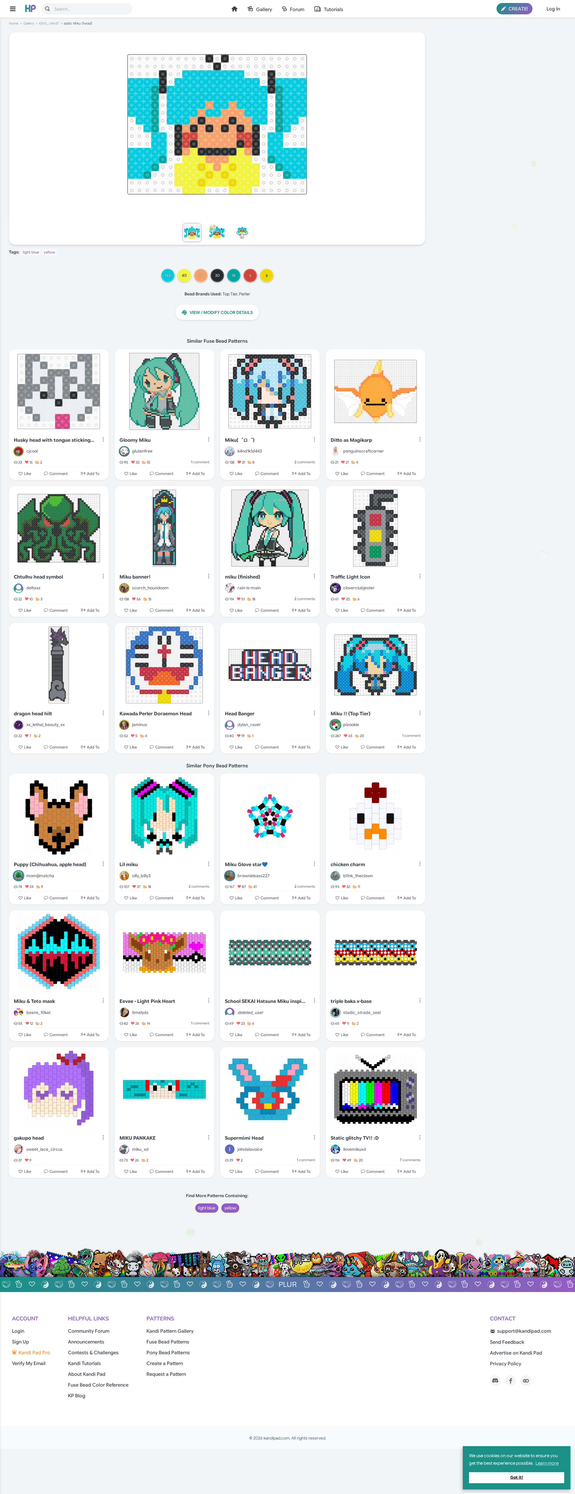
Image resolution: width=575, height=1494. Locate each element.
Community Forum (88, 1331)
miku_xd (140, 1149)
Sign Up (20, 1342)
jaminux (139, 724)
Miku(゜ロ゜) (240, 440)
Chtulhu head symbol (38, 577)
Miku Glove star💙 (246, 865)
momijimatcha (40, 875)
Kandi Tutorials (84, 1364)
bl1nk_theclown (358, 875)
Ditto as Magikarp (351, 440)
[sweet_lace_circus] (18, 1149)
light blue (31, 252)
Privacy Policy (505, 1364)
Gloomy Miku (135, 440)
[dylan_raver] (229, 725)
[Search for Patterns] (47, 8)
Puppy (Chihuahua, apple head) (50, 865)
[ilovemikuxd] (335, 1149)
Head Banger (240, 714)
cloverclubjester (359, 587)
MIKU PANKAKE (137, 1138)
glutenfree (142, 451)
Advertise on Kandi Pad (516, 1353)
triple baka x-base (351, 1001)
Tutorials (333, 10)
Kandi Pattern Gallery (169, 1331)
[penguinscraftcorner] (335, 451)
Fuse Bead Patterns (167, 1342)
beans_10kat (38, 1012)
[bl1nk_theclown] (335, 875)
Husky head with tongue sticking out (54, 440)
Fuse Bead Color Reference (98, 1385)
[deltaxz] (18, 588)
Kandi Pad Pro (34, 1353)
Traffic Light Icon (350, 577)
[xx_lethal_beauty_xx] (18, 725)
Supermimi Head (244, 1138)
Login (18, 1331)
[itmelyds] (124, 1012)
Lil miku (128, 865)
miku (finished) (242, 577)
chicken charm (348, 865)
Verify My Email (29, 1364)
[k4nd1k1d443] (229, 451)
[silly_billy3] (124, 875)
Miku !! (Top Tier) (350, 714)
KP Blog (76, 1396)
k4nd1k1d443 (249, 451)
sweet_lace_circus (44, 1149)
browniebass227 (253, 875)
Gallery (264, 10)
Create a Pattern (164, 1364)
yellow (49, 252)
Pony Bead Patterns (168, 1353)
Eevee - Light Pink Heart (147, 1001)
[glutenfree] (124, 451)
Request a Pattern (166, 1374)
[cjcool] (18, 451)
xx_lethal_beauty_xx (45, 724)
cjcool (32, 451)
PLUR (288, 1284)
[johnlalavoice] (229, 1149)
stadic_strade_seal (362, 1012)
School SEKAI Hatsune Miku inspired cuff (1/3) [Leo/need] (265, 1001)
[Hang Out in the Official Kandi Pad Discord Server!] (495, 1380)
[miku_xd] (124, 1149)
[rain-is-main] (229, 588)
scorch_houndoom (150, 587)
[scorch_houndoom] (124, 588)
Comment (58, 473)
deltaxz (33, 587)
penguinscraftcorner (363, 451)
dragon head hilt (33, 714)
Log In (553, 9)
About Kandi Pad (86, 1374)
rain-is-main (249, 587)
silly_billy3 (141, 875)
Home (234, 9)
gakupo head (29, 1138)
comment (200, 462)
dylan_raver (249, 724)
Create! (517, 9)
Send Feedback (507, 1342)
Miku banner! (135, 577)
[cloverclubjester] (335, 588)
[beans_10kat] (18, 1012)
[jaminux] (124, 725)
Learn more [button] (547, 1463)
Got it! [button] (516, 1477)
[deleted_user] (229, 1012)
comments (304, 462)
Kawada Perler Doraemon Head (155, 714)
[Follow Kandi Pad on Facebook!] (510, 1380)
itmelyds (140, 1012)
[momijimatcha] (18, 875)
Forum (297, 10)
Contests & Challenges (93, 1353)
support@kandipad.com (524, 1331)
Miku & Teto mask (34, 1001)
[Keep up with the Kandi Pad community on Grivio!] (525, 1380)
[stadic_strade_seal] (335, 1012)
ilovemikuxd (354, 1149)
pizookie (351, 724)
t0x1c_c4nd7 (49, 23)
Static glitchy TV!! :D (355, 1138)
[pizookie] (335, 725)
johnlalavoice (249, 1149)
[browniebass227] (229, 875)
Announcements (86, 1342)
